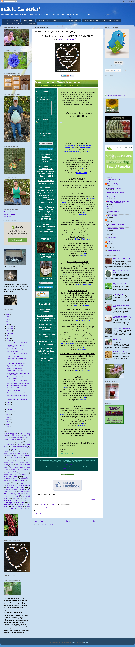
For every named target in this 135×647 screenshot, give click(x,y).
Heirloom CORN (46, 176)
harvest (17, 474)
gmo (15, 455)
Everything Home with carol (115, 228)
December (10, 326)
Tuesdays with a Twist (14, 502)
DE (23, 448)
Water (26, 508)
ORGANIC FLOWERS (46, 227)
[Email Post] (58, 504)
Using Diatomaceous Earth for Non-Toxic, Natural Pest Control (122, 316)
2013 (7, 417)
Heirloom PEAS (46, 202)
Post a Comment (41, 513)
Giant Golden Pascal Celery (71, 152)
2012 (7, 419)
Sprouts (16, 496)
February (10, 409)
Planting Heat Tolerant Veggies (16, 349)
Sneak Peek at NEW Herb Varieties (17, 388)
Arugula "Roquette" (85, 145)
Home (6, 20)
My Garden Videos (9, 23)
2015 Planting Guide (45, 507)
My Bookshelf (15, 20)
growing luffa (25, 465)
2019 (7, 314)
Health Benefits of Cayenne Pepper (17, 385)
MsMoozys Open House (114, 233)
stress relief (16, 498)
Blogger (85, 642)
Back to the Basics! (20, 9)
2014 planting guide (10, 434)
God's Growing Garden (114, 179)
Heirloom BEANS (46, 166)
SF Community (26, 495)
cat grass (12, 442)
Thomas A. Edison (67, 464)
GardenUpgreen (112, 237)
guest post (22, 473)
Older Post (97, 521)
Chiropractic (25, 442)
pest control (15, 489)
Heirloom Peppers (46, 207)
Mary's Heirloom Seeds (70, 39)
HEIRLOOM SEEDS (46, 183)
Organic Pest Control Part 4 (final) (16, 358)
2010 (7, 424)
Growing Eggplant (8, 464)
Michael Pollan (66, 468)
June (8, 340)
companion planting (9, 444)
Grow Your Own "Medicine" (91, 20)
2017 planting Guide (16, 435)
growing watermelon (11, 472)
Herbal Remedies (11, 478)
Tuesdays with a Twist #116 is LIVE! (17, 353)
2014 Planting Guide (28, 20)
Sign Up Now (118, 62)
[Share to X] (65, 504)
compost (19, 444)
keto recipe (8, 482)
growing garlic (19, 464)
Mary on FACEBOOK (10, 214)
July (8, 338)
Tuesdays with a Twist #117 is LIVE (17, 342)
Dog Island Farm (112, 197)
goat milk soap (10, 457)
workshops (12, 510)
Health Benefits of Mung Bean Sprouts (18, 383)
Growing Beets (12, 459)
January (9, 411)
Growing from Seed (42, 20)
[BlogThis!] (63, 504)
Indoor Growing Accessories (72, 20)
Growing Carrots (19, 460)
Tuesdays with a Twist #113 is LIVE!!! (17, 399)
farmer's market (14, 451)
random (22, 489)
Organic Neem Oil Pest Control (16, 363)
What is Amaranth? (12, 351)
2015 (7, 324)
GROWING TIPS (46, 325)
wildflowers (6, 510)
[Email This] (62, 504)
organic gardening (66, 507)
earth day (24, 450)
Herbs (77, 239)
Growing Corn (14, 462)
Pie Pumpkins (90, 198)
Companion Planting (46, 316)
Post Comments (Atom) (49, 525)
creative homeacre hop (11, 448)
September (10, 333)
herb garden (27, 477)
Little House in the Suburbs (115, 224)
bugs (26, 441)
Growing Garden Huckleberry (121, 328)
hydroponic (6, 480)
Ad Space (25, 435)
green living (18, 457)
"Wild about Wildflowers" (44, 97)
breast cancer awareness (16, 441)
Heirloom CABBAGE (45, 171)
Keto (29, 480)
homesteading (24, 478)
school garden (20, 493)
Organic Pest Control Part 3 (15, 361)
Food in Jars (111, 207)
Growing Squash (14, 471)
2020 (7, 312)
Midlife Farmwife (112, 246)
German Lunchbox (84, 147)
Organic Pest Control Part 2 (15, 366)
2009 (7, 427)
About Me (32, 23)
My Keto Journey (23, 483)
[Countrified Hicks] (118, 141)
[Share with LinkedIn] (66, 76)
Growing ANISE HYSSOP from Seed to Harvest (46, 351)
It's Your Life (111, 241)
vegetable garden (17, 506)
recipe (14, 491)
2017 (7, 319)
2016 (7, 321)
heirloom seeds (55, 507)
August (9, 335)
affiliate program (7, 437)
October (9, 331)
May (8, 402)
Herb (84, 169)
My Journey (11, 483)
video (22, 508)
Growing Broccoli (23, 459)
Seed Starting (16, 495)
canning (6, 442)
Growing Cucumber (23, 462)
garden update (22, 453)
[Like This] (72, 76)
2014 (7, 414)
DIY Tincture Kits (46, 232)
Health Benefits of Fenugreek (121, 352)
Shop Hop (8, 496)
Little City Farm (112, 215)
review (13, 493)
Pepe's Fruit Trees (9, 216)
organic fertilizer (25, 485)
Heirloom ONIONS (46, 200)
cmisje (73, 642)
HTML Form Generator (96, 499)
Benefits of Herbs (9, 439)
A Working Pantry (112, 184)
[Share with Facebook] (62, 76)
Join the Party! (22, 23)
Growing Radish (15, 469)
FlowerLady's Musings (114, 188)
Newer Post (38, 521)
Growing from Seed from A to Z (16, 393)
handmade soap (8, 474)
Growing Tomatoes (25, 471)
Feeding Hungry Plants (13, 356)
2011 (7, 422)
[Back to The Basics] (114, 377)
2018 (7, 317)
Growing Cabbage (8, 460)
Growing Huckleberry (15, 465)
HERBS (46, 224)
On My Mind (14, 485)
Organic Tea (7, 489)
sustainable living (10, 500)
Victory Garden (56, 20)
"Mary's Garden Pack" (44, 133)
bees (25, 437)
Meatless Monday (17, 482)
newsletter (6, 485)
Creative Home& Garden (19, 446)
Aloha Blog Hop (17, 437)
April (8, 404)
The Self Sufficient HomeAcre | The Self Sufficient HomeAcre (118, 202)
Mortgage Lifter (69, 147)
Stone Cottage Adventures (115, 192)
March (9, 407)
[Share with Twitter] (64, 76)
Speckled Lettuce (69, 145)
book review (20, 439)
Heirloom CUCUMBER (46, 181)
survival (25, 498)
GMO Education (25, 455)
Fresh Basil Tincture (118, 294)
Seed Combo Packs (46, 229)
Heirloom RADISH (45, 209)
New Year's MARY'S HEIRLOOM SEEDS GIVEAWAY (122, 340)
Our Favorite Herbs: (67, 343)
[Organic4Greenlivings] (119, 172)
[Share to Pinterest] (69, 504)
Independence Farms (113, 250)
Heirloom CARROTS (46, 173)
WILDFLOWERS (81, 173)
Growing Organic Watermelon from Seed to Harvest (17, 396)
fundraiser (12, 453)
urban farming (8, 504)
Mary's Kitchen (111, 220)
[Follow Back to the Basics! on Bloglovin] (113, 71)
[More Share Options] (68, 76)
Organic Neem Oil (46, 278)
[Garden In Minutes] (115, 95)
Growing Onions (7, 467)
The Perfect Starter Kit (13, 390)
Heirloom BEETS (46, 169)
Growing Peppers (18, 467)
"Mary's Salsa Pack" (44, 119)
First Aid (23, 451)
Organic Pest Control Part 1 (15, 368)
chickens (18, 442)
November (10, 328)
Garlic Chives (89, 152)
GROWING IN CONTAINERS (111, 20)
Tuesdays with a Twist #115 (15, 370)
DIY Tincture (16, 450)
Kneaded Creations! (113, 211)
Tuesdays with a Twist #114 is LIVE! (17, 381)
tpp (25, 500)
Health (24, 474)
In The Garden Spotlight (17, 480)
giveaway (7, 455)
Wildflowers (83, 214)
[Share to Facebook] (67, 504)
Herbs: (64, 202)
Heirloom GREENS (46, 190)
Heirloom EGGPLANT (45, 188)
